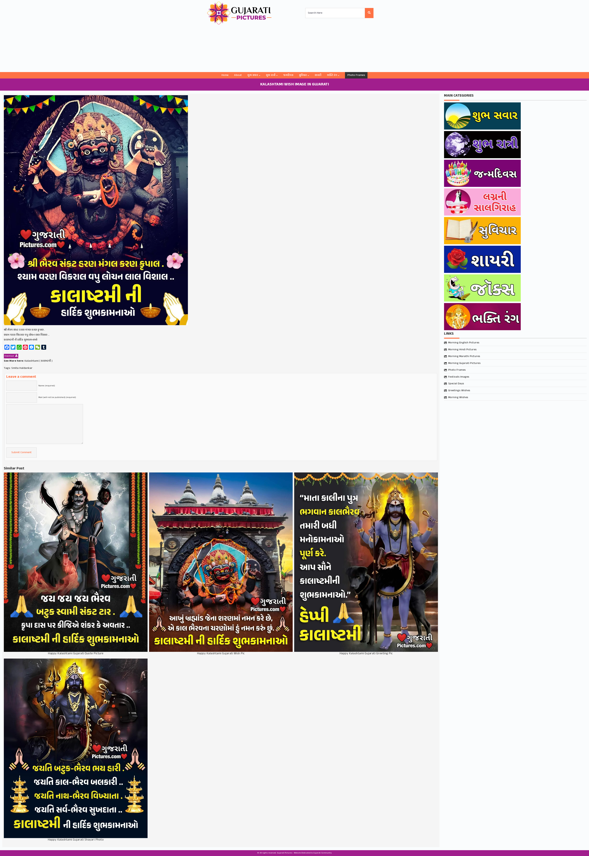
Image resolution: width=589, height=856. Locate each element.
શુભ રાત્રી (270, 75)
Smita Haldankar (22, 368)
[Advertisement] (294, 49)
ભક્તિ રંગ (332, 75)
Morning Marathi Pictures (464, 356)
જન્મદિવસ (288, 75)
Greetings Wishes (459, 390)
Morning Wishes (458, 397)
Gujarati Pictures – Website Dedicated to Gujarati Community (304, 853)
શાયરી (318, 75)
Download (9, 356)
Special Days (456, 384)
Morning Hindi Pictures (462, 350)
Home (225, 75)
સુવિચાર (303, 75)
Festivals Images (458, 377)
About (238, 75)
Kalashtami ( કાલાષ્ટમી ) (39, 361)
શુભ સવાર (252, 75)
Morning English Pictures (463, 343)
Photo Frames (356, 75)
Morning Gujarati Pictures (464, 363)
